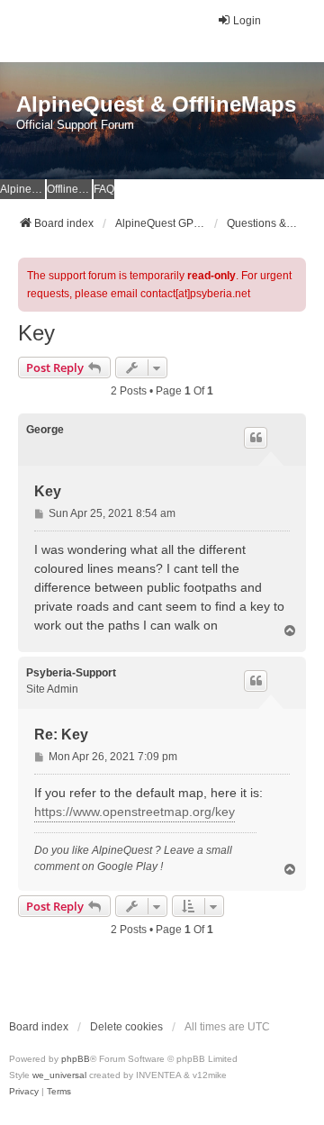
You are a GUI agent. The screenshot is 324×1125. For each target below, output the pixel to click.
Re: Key (61, 734)
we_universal (59, 1075)
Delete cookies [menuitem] (126, 1027)
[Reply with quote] (255, 438)
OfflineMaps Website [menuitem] (69, 189)
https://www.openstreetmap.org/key (134, 811)
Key (36, 333)
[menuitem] (24, 1092)
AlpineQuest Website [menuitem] (22, 189)
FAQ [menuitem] (104, 189)
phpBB (75, 1059)
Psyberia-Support (71, 673)
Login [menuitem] (247, 20)
